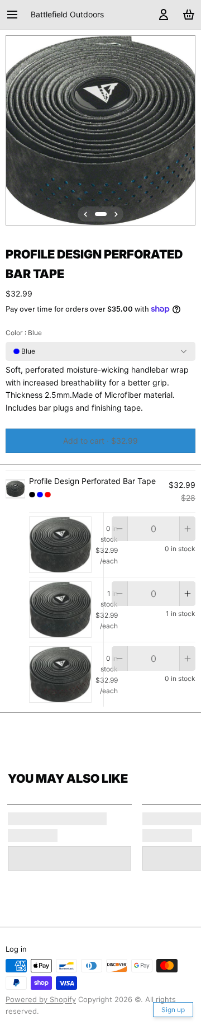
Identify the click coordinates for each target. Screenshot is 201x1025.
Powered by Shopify (41, 999)
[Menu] (16, 14)
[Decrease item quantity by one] (119, 528)
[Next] (116, 214)
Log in (16, 948)
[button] (100, 441)
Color (24, 332)
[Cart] (186, 14)
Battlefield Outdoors (67, 14)
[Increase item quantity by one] (187, 528)
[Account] (161, 14)
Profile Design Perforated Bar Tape (92, 481)
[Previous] (85, 214)
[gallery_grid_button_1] (101, 214)
